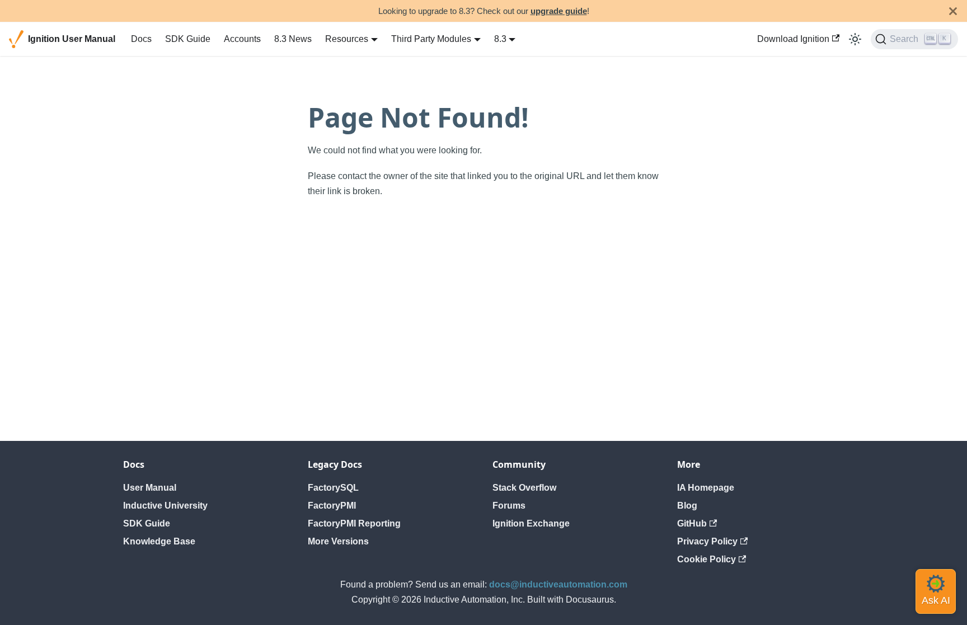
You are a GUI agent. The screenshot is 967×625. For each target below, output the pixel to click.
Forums (508, 505)
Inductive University (165, 505)
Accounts (242, 39)
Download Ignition (793, 39)
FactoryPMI (332, 505)
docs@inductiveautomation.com (558, 584)
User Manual (149, 487)
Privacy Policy (707, 541)
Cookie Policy (706, 559)
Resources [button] (346, 39)
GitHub (692, 523)
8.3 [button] (500, 39)
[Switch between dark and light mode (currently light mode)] (855, 39)
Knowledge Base (159, 541)
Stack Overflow (524, 487)
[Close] (953, 11)
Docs (141, 39)
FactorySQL (333, 487)
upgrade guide (559, 11)
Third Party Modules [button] (431, 39)
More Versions (338, 541)
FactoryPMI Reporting (354, 523)
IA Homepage (705, 487)
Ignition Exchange (531, 523)
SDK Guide (187, 39)
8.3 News (293, 39)
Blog (687, 505)
